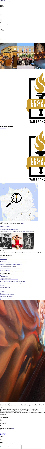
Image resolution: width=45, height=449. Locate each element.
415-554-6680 (12, 428)
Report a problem (6, 443)
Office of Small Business (3, 128)
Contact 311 (9, 443)
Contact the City (2, 443)
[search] (7, 24)
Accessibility (11, 443)
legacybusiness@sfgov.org (3, 433)
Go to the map (22, 223)
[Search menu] (22, 23)
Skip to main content (2, 0)
